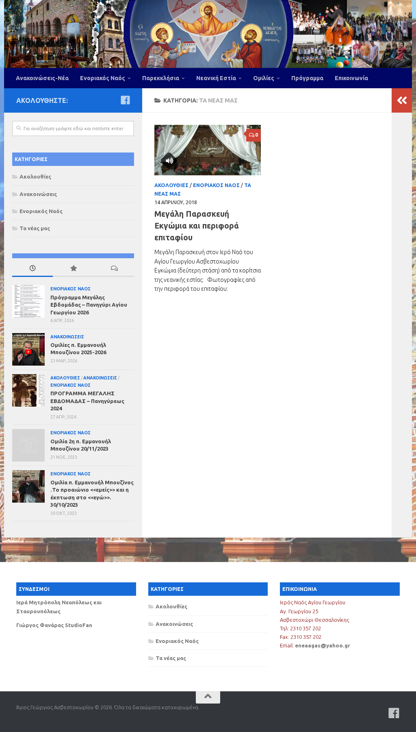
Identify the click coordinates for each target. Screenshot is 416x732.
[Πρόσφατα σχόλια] (113, 269)
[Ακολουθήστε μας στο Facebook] (125, 100)
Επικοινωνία (351, 78)
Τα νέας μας (35, 228)
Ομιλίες (263, 78)
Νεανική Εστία (216, 78)
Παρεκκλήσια (160, 78)
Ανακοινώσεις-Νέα (42, 78)
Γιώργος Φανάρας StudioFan (54, 625)
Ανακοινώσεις (38, 194)
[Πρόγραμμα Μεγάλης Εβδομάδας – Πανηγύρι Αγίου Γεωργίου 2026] (28, 301)
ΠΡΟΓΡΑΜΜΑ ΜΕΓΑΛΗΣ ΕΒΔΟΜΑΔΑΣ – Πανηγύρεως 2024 (87, 400)
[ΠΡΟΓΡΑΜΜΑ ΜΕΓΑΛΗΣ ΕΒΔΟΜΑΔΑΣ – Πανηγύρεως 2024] (28, 390)
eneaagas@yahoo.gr (322, 645)
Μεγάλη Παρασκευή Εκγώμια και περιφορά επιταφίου (196, 225)
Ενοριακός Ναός (102, 78)
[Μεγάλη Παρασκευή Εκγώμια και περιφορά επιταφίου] (207, 150)
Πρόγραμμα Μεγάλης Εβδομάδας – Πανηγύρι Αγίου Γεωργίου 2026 (88, 304)
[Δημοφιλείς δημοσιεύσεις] (73, 269)
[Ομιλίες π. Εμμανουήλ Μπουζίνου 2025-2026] (28, 349)
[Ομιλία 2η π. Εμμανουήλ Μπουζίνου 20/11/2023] (28, 445)
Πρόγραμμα (307, 78)
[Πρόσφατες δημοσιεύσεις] (32, 269)
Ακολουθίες (171, 185)
